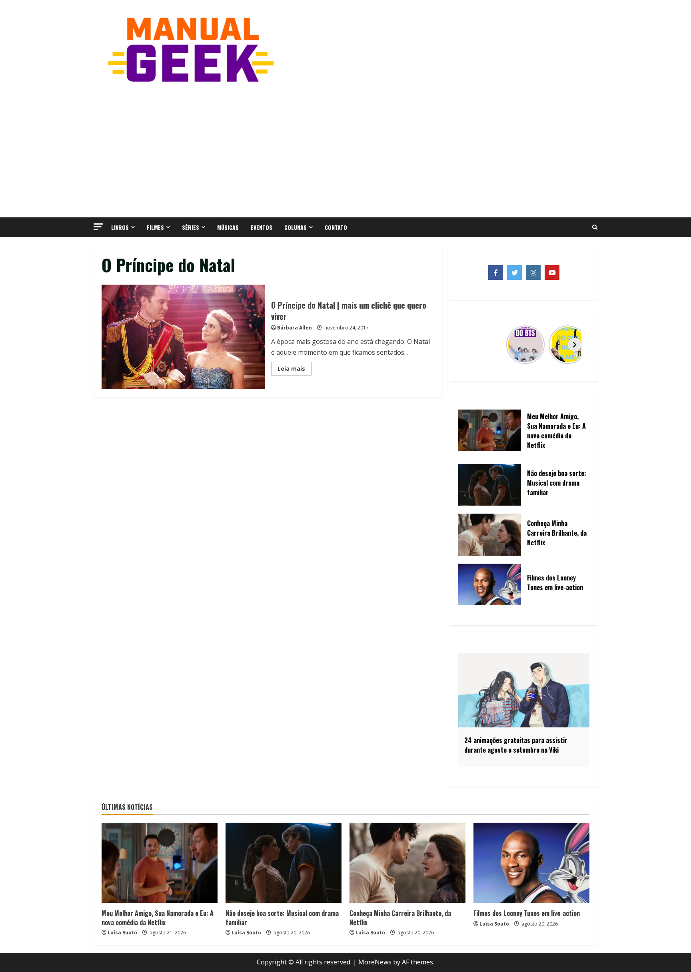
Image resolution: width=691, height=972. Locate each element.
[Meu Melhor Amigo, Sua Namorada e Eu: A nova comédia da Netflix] (160, 863)
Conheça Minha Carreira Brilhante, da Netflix (400, 917)
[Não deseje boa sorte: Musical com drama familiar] (284, 863)
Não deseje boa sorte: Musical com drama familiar (282, 917)
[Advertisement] (345, 149)
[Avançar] (574, 344)
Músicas (228, 227)
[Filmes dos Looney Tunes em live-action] (531, 863)
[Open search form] (594, 227)
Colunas (295, 227)
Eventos (261, 227)
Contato (336, 227)
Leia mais (295, 370)
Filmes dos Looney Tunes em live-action (526, 913)
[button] (98, 226)
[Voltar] (473, 344)
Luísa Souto (122, 932)
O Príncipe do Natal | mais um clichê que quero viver (183, 337)
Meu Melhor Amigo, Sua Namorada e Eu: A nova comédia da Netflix (158, 917)
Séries (190, 227)
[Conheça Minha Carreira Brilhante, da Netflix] (407, 863)
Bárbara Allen (294, 327)
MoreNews (374, 962)
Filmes (155, 227)
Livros (120, 227)
